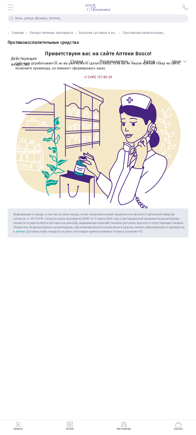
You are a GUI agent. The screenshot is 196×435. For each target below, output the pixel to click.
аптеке (20, 231)
